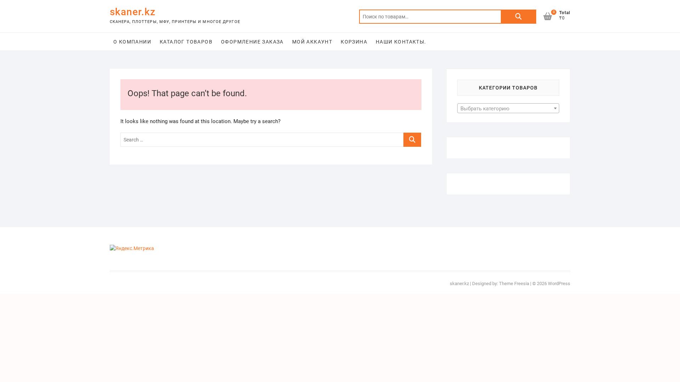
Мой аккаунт (312, 42)
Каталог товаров (186, 42)
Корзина (354, 42)
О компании (132, 42)
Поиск (518, 17)
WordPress (559, 283)
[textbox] (508, 109)
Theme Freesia (514, 283)
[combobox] (508, 108)
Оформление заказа (252, 42)
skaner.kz (132, 12)
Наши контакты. (401, 42)
